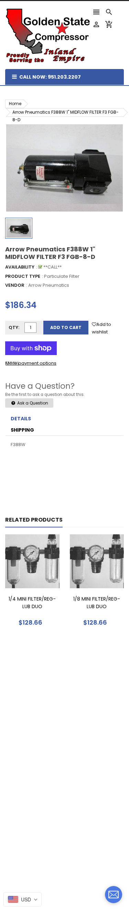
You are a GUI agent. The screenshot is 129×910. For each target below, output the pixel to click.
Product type (22, 276)
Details (21, 418)
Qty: (14, 327)
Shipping (22, 429)
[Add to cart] (42, 582)
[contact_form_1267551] (113, 894)
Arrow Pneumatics (48, 285)
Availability (19, 267)
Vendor (14, 285)
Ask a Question (32, 403)
